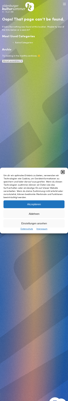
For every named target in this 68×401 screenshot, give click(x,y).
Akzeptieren (34, 204)
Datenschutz (27, 229)
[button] (63, 172)
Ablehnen (34, 213)
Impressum (41, 229)
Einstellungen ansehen (34, 223)
